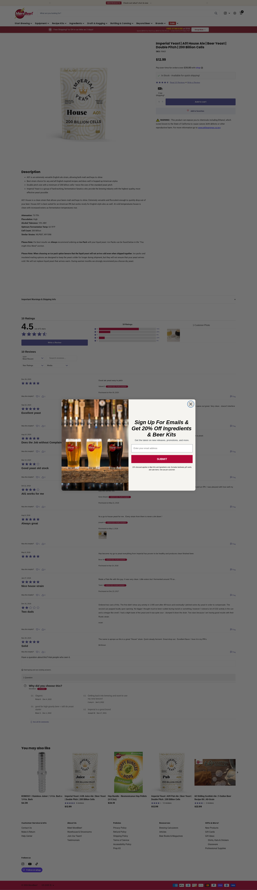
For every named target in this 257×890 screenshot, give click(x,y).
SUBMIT (162, 459)
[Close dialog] (190, 404)
